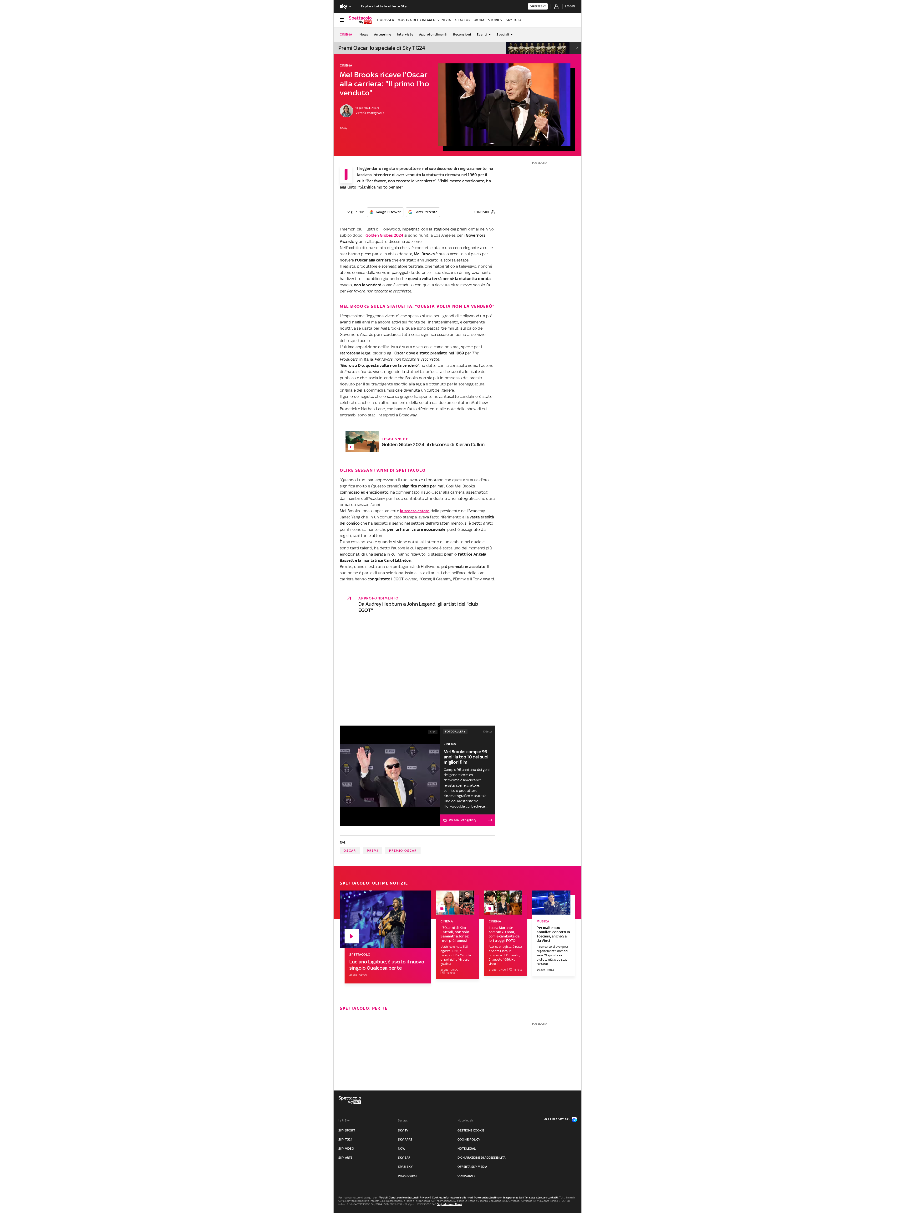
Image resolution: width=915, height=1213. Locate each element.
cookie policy (469, 1139)
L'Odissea (385, 20)
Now (402, 1148)
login (570, 6)
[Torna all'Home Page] (360, 20)
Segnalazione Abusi (449, 1204)
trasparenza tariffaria (516, 1197)
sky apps (405, 1139)
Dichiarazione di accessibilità (481, 1157)
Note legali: (465, 1120)
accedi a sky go (556, 1119)
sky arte (345, 1157)
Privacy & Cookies (431, 1197)
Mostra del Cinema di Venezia (424, 20)
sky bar (404, 1157)
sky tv (403, 1130)
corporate (466, 1175)
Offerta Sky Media (472, 1166)
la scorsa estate (414, 510)
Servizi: (403, 1120)
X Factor (463, 20)
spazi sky (405, 1166)
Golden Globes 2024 (384, 235)
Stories (495, 20)
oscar (350, 850)
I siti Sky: (344, 1120)
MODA (479, 20)
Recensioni (462, 34)
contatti (553, 1197)
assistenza (538, 1197)
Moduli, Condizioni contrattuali (399, 1197)
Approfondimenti (433, 34)
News (364, 34)
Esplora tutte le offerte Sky (384, 6)
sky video (346, 1148)
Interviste (405, 34)
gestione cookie (471, 1130)
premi (372, 850)
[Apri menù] (342, 20)
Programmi (407, 1175)
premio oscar (403, 850)
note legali (467, 1148)
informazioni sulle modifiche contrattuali (469, 1197)
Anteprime (382, 34)
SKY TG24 (514, 20)
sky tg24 (345, 1139)
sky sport (346, 1130)
